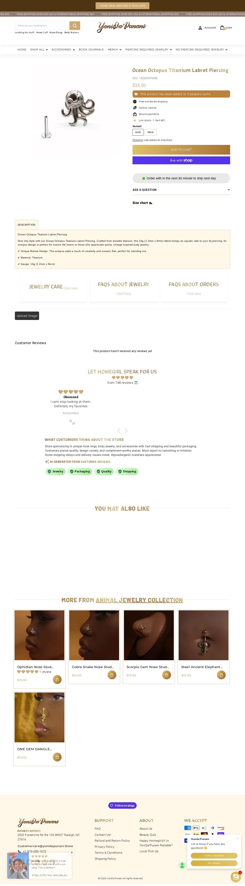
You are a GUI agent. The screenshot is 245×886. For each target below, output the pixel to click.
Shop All (37, 49)
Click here (70, 288)
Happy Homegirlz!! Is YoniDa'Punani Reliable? (156, 843)
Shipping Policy (105, 859)
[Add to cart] (57, 679)
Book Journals (91, 49)
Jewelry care (46, 286)
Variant (137, 126)
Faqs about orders (194, 284)
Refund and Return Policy (112, 840)
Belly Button (71, 32)
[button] (236, 877)
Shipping (138, 140)
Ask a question (145, 190)
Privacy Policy (104, 847)
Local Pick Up (149, 851)
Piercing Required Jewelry (147, 49)
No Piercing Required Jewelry (200, 49)
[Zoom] (76, 113)
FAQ (98, 828)
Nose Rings (56, 32)
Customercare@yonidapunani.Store (45, 846)
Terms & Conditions (108, 852)
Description (27, 224)
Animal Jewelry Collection (139, 599)
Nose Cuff (42, 32)
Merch (113, 49)
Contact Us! (103, 834)
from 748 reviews (120, 383)
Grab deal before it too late (122, 5)
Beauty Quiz (148, 834)
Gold (138, 132)
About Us (146, 828)
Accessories (62, 49)
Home (22, 49)
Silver (150, 132)
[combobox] (47, 25)
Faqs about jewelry (123, 284)
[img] (122, 377)
